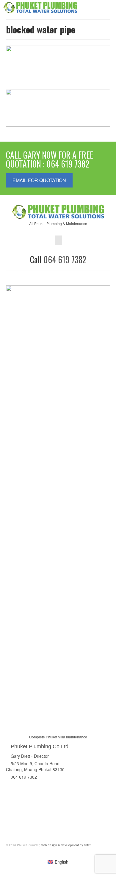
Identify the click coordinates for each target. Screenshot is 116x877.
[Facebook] (58, 240)
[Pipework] (102, 96)
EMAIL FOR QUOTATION (39, 180)
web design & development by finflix (65, 845)
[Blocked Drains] (102, 53)
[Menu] (105, 7)
